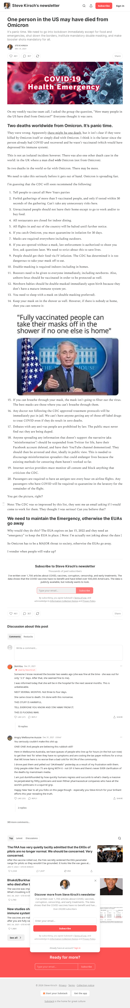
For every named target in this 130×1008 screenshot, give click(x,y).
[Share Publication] (91, 6)
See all (14, 937)
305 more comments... (18, 822)
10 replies (23, 726)
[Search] (84, 6)
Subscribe (104, 5)
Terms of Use (80, 935)
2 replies (22, 807)
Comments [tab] (14, 636)
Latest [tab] (19, 838)
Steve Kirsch (21, 45)
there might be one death (64, 133)
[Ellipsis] (121, 665)
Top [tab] (11, 838)
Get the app (80, 993)
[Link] (2, 125)
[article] (65, 859)
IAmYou (18, 666)
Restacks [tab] (28, 636)
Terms (71, 985)
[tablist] (21, 636)
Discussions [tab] (32, 838)
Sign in (120, 5)
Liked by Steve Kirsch (26, 670)
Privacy (62, 985)
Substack (49, 1001)
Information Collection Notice (64, 938)
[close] (95, 880)
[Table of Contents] (3, 504)
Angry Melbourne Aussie (27, 737)
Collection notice (85, 985)
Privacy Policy (89, 938)
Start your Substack (57, 993)
